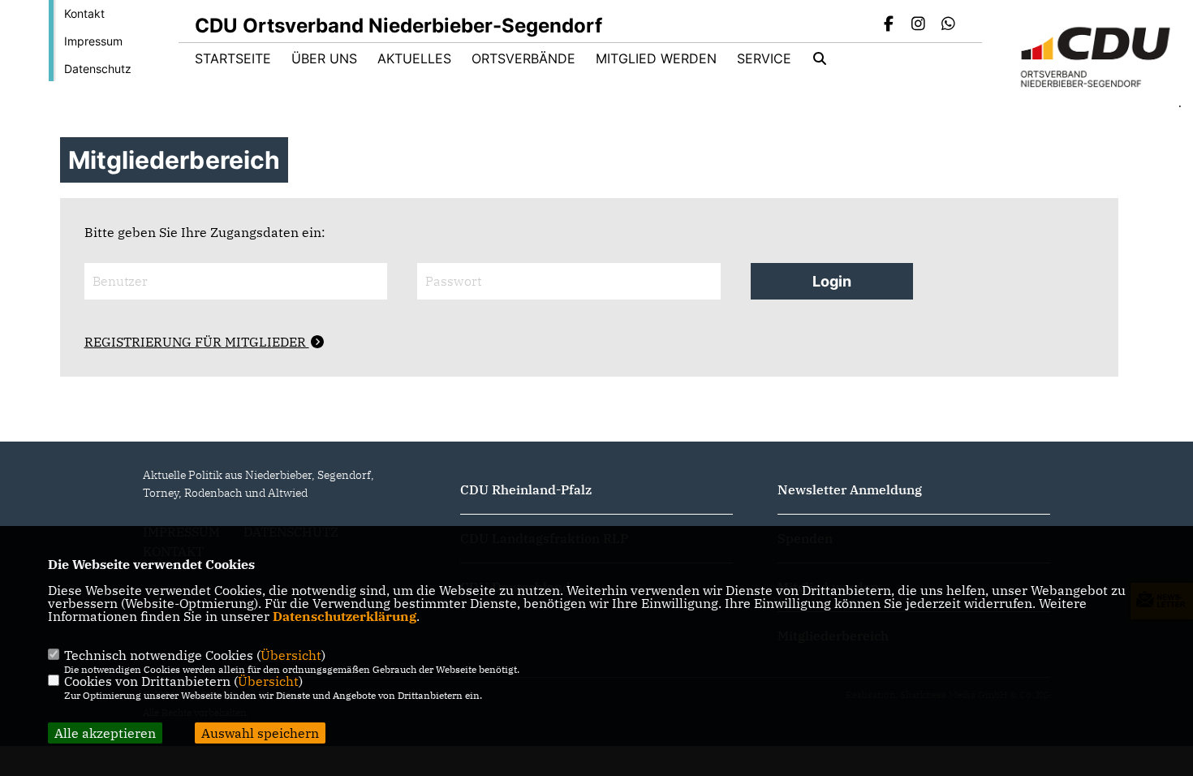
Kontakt (84, 13)
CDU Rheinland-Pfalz (526, 489)
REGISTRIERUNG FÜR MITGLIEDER (196, 342)
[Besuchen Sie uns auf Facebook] (888, 25)
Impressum (93, 41)
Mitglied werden (656, 58)
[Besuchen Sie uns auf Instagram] (918, 25)
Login (831, 281)
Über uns (324, 58)
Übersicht (291, 655)
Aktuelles (414, 58)
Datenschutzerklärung (344, 616)
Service (764, 58)
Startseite (233, 58)
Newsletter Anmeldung (849, 489)
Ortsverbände (523, 58)
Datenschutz (97, 68)
